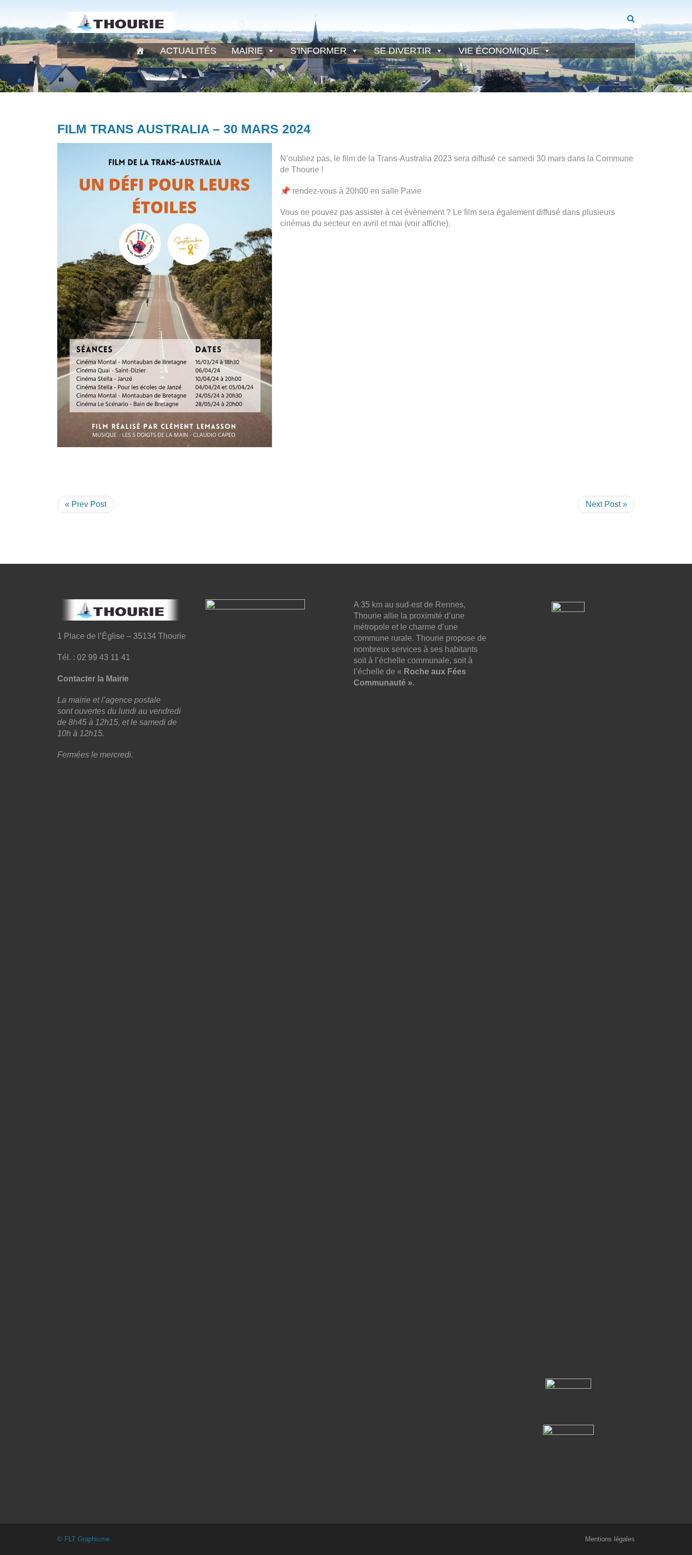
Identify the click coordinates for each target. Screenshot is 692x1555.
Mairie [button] (247, 51)
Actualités (188, 51)
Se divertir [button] (402, 51)
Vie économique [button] (498, 51)
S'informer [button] (318, 51)
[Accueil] (140, 50)
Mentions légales (610, 1539)
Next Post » (606, 504)
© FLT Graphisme (83, 1539)
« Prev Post (85, 504)
